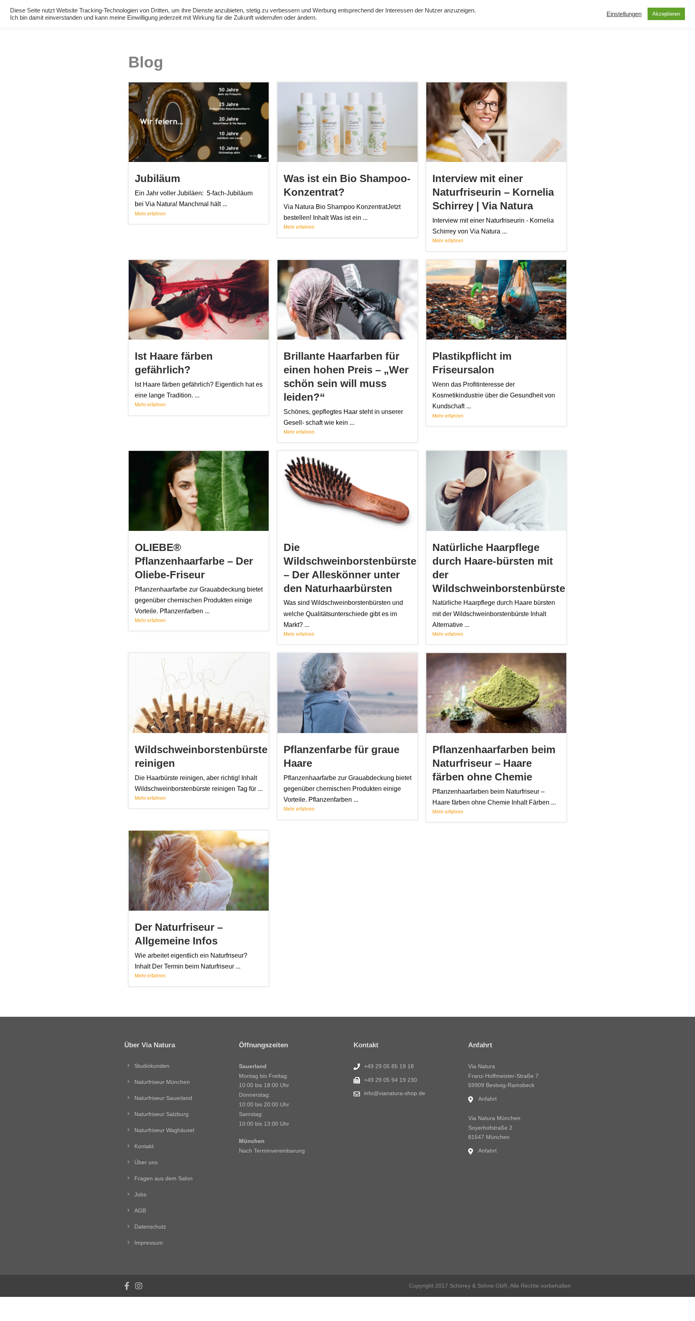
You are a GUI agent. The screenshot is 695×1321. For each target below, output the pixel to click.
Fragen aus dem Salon (163, 1178)
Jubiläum (157, 178)
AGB (140, 1210)
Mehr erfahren (150, 214)
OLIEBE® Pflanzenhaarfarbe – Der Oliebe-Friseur (194, 561)
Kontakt (144, 1146)
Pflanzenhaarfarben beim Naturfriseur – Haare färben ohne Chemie (493, 763)
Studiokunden (151, 1066)
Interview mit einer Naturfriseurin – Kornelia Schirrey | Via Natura (493, 192)
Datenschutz (150, 1226)
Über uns (146, 1162)
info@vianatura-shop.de (394, 1093)
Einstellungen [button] (624, 14)
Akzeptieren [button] (666, 14)
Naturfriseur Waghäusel (164, 1130)
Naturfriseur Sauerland (163, 1098)
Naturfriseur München (162, 1082)
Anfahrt (487, 1099)
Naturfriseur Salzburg (161, 1114)
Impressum (148, 1242)
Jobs (140, 1194)
